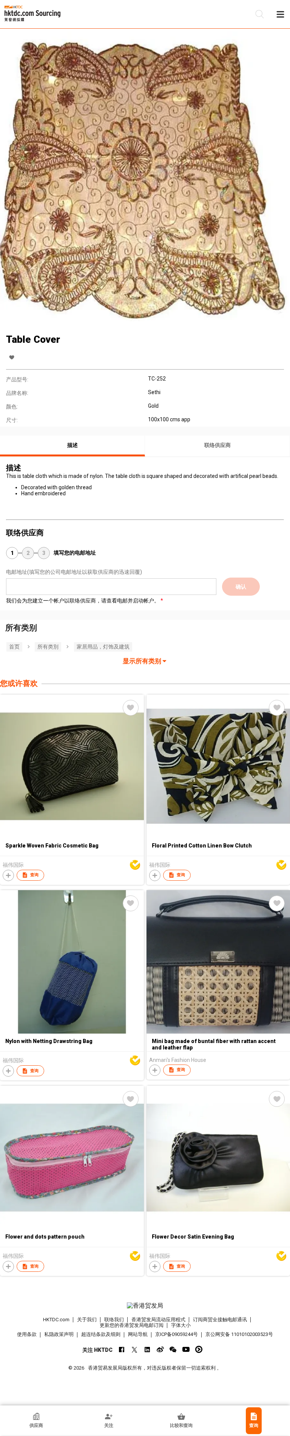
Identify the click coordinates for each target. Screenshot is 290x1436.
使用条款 (27, 1334)
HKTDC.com (56, 1319)
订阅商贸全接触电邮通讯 (220, 1319)
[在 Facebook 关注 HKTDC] (121, 1349)
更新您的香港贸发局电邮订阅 (132, 1325)
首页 (14, 647)
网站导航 (138, 1334)
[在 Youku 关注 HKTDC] (198, 1349)
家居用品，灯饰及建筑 (103, 647)
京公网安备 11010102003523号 (239, 1334)
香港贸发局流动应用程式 (158, 1319)
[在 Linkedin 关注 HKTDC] (147, 1349)
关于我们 (87, 1319)
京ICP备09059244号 (176, 1334)
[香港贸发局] (145, 1305)
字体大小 (181, 1325)
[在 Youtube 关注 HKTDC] (186, 1349)
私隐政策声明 (59, 1334)
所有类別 (48, 647)
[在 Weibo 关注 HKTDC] (160, 1349)
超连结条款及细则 (100, 1334)
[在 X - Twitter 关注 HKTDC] (134, 1349)
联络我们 (114, 1319)
